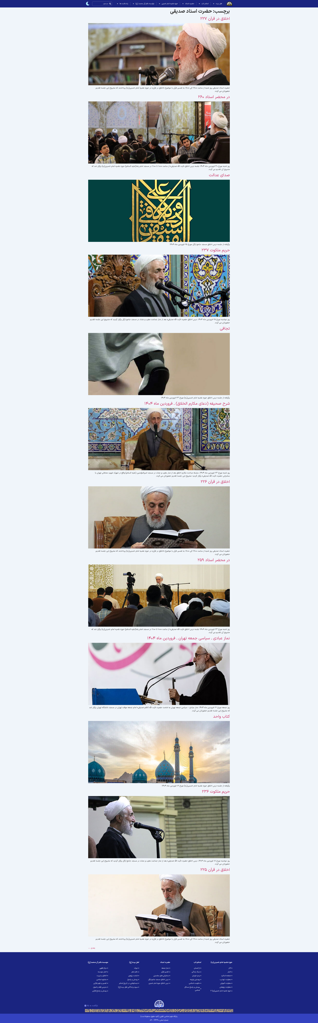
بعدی (91, 948)
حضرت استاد (189, 3)
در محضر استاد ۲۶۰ (214, 97)
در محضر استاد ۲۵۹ (214, 560)
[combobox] (102, 3)
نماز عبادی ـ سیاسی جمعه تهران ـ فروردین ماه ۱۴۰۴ (188, 638)
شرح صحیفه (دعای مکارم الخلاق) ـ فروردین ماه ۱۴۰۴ (187, 404)
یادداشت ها (124, 3)
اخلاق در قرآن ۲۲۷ (215, 19)
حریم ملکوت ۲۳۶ (216, 792)
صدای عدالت (219, 175)
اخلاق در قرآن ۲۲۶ (215, 482)
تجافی (225, 329)
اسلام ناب (204, 3)
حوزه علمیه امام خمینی (170, 3)
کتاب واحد (221, 717)
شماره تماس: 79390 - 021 (159, 1020)
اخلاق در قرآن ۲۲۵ (215, 870)
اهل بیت (219, 3)
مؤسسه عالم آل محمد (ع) (145, 3)
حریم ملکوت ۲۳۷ (215, 250)
